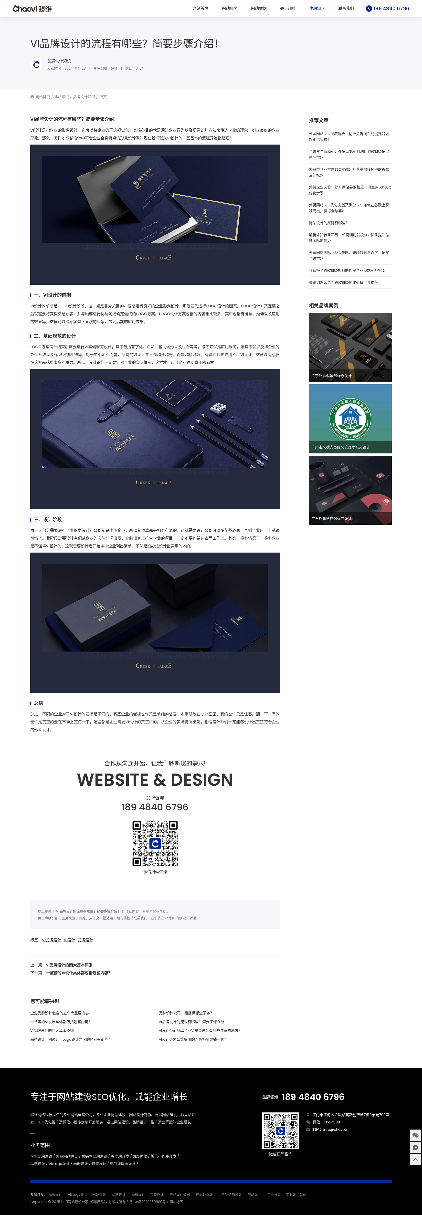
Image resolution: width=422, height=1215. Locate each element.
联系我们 (346, 8)
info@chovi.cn (335, 1129)
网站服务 (230, 8)
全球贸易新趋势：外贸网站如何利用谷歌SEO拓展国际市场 (349, 154)
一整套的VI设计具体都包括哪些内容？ (79, 973)
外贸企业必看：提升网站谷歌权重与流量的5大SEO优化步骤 (350, 190)
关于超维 (288, 8)
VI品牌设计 (51, 940)
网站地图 (176, 1201)
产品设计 (254, 1194)
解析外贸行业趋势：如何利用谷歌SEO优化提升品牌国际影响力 (349, 237)
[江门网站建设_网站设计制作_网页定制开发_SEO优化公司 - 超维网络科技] (32, 8)
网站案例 (259, 8)
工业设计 (274, 1194)
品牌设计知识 (59, 61)
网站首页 (200, 8)
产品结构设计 (231, 1194)
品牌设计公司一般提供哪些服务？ (186, 1013)
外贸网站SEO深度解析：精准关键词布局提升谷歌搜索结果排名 (349, 136)
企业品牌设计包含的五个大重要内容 (59, 1013)
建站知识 (317, 8)
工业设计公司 (296, 1194)
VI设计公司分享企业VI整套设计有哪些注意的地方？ (200, 1030)
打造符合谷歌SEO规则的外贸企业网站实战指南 (347, 270)
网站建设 (99, 1194)
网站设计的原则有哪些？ (329, 222)
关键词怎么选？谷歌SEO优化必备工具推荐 (343, 282)
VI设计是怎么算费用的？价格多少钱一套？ (193, 1039)
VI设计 (69, 940)
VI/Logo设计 (77, 1194)
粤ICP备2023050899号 (147, 1201)
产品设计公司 (179, 1194)
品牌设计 (85, 940)
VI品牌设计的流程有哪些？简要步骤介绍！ (193, 1021)
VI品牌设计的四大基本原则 (69, 965)
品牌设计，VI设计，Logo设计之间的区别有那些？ (71, 1039)
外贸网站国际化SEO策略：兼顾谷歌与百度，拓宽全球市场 (349, 255)
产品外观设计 (206, 1194)
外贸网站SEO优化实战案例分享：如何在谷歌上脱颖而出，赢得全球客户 (349, 207)
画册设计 (138, 1194)
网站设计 (119, 1194)
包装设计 (157, 1194)
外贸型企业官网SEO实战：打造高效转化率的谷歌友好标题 (349, 172)
